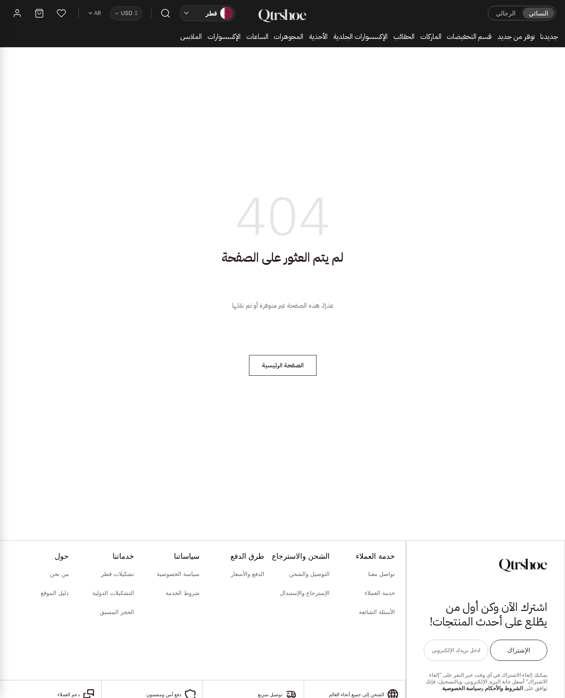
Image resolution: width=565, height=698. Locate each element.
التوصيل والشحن (309, 573)
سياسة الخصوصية (461, 688)
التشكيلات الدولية (113, 592)
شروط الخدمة (183, 592)
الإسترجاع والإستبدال (305, 592)
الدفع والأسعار (247, 573)
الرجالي (506, 13)
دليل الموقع (55, 592)
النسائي (538, 13)
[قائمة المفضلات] (61, 13)
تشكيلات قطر (117, 573)
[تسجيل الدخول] (17, 13)
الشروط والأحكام (504, 688)
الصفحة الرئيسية (283, 365)
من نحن (59, 573)
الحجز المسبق (117, 611)
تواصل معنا (381, 573)
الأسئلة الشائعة (377, 611)
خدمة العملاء (380, 592)
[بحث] (165, 13)
